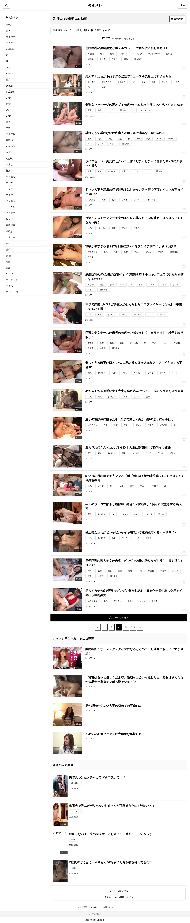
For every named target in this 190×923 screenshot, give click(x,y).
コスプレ (10, 134)
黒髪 (102, 284)
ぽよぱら (75, 783)
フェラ (9, 188)
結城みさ (91, 199)
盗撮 (8, 255)
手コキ (9, 194)
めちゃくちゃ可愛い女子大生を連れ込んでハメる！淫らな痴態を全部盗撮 (134, 391)
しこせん (75, 811)
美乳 (120, 138)
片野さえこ (92, 251)
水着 (8, 152)
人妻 (8, 97)
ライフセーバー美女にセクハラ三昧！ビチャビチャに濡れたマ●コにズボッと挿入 (133, 163)
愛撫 (126, 58)
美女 (100, 138)
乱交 (8, 249)
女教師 (9, 85)
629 (133, 627)
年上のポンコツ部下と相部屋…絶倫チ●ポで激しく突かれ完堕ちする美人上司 (135, 506)
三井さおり (92, 424)
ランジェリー (154, 53)
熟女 (8, 103)
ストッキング (136, 53)
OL (7, 109)
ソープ (9, 273)
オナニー (10, 237)
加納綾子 (121, 82)
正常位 (169, 53)
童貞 (8, 122)
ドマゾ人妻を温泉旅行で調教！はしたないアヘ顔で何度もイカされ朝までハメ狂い (134, 191)
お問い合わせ (108, 907)
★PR (73, 868)
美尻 (120, 570)
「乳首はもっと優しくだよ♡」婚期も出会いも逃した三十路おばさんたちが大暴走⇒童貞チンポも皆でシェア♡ (134, 679)
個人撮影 (138, 58)
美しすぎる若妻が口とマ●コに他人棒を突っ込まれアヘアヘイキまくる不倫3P (133, 365)
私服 (138, 138)
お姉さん (10, 49)
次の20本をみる (118, 617)
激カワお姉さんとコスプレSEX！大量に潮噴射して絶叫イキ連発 (128, 447)
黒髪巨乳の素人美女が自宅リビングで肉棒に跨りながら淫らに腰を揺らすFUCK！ (134, 563)
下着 (140, 284)
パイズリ (10, 201)
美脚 (122, 53)
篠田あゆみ (92, 600)
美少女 (9, 43)
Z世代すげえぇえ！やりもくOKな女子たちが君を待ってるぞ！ (110, 862)
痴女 (8, 79)
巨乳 (8, 24)
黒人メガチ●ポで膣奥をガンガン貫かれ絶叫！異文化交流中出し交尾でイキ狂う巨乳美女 (133, 593)
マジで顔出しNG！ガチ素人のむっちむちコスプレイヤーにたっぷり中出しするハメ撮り (133, 306)
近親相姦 (10, 225)
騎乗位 (91, 58)
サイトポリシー (95, 907)
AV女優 (91, 53)
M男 (8, 128)
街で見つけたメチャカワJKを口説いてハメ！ (98, 777)
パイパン (10, 146)
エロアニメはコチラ (118, 891)
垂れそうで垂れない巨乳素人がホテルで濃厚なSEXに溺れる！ (126, 133)
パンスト (124, 514)
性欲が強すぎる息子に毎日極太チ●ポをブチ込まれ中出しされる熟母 (130, 246)
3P (7, 243)
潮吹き (9, 231)
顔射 (8, 170)
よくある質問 (81, 907)
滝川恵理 (91, 82)
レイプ (9, 219)
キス (90, 143)
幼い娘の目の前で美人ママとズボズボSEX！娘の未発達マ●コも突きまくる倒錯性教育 (134, 478)
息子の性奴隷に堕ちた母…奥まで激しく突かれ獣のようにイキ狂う (129, 419)
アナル (9, 286)
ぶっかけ (10, 207)
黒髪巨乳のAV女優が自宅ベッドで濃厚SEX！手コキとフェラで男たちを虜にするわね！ (134, 276)
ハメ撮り (10, 176)
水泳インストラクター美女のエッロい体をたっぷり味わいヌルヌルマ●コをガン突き (133, 220)
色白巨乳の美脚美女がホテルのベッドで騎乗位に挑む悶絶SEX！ (128, 48)
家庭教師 (10, 91)
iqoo (73, 839)
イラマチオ (12, 213)
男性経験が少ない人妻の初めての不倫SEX (113, 706)
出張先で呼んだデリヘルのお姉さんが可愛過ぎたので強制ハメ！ (112, 806)
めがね (9, 158)
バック (115, 58)
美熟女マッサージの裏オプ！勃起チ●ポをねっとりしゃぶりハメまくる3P (134, 105)
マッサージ (12, 280)
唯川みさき (106, 82)
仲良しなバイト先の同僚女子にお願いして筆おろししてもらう (110, 834)
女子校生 (10, 37)
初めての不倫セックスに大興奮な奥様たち (113, 734)
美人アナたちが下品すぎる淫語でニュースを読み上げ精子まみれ (128, 76)
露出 (8, 267)
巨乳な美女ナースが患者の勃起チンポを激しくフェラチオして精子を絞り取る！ (134, 335)
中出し (9, 164)
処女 (8, 116)
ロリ (8, 55)
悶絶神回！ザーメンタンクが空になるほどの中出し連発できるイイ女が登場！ (134, 651)
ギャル (9, 67)
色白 (102, 53)
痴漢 (8, 261)
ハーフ (9, 73)
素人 (8, 30)
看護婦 (9, 140)
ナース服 (134, 342)
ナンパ (9, 182)
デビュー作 (12, 292)
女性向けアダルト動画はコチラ (118, 897)
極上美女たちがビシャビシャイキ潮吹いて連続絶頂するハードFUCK (130, 532)
